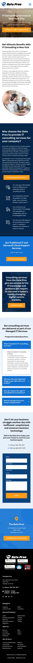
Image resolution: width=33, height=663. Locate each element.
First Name (9, 463)
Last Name (9, 470)
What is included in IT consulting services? (16, 345)
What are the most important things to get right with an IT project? (14, 381)
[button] (16, 345)
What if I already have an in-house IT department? (14, 401)
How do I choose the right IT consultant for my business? (14, 392)
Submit (16, 495)
